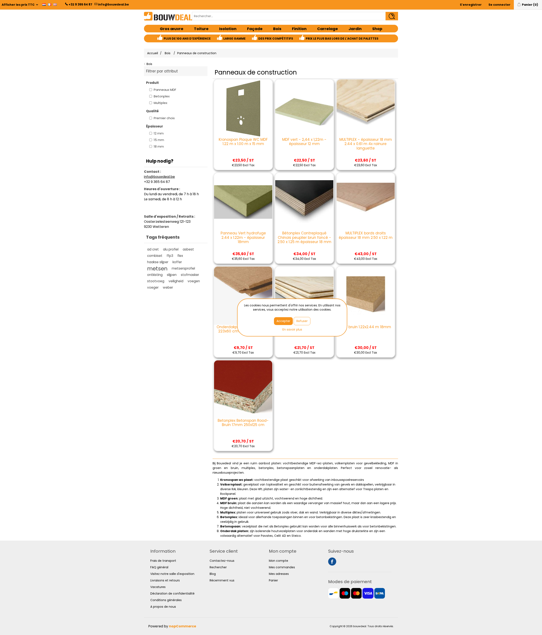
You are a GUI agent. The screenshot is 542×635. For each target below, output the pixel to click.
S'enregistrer (471, 5)
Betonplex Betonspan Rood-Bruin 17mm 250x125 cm (243, 422)
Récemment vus (222, 580)
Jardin (355, 28)
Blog (213, 574)
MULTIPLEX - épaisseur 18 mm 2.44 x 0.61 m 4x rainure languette (365, 143)
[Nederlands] (44, 4)
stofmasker (190, 275)
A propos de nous (163, 607)
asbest (188, 249)
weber (168, 287)
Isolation (227, 28)
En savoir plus (292, 329)
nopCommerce (182, 626)
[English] (55, 4)
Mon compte (278, 561)
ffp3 (170, 255)
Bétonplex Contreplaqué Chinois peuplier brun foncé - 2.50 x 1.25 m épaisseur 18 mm (304, 237)
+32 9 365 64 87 (80, 4)
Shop (377, 28)
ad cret (153, 249)
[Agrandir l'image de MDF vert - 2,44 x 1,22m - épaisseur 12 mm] (304, 108)
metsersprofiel (183, 268)
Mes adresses (279, 574)
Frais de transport (163, 561)
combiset (154, 255)
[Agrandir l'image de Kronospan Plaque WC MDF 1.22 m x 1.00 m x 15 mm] (243, 108)
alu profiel (170, 249)
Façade (255, 28)
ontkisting (155, 275)
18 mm (159, 146)
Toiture (201, 28)
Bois (277, 28)
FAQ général (159, 567)
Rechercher (218, 567)
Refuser (302, 321)
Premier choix (164, 118)
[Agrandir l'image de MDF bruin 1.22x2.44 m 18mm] (366, 296)
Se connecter (499, 5)
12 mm (159, 133)
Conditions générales (166, 600)
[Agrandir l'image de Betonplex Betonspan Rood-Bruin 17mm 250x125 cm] (243, 389)
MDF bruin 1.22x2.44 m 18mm (365, 327)
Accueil (152, 53)
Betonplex (162, 96)
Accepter (283, 321)
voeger (153, 287)
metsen (157, 268)
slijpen (172, 275)
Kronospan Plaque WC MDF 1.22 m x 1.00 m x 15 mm (243, 141)
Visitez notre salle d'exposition (172, 574)
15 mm (159, 140)
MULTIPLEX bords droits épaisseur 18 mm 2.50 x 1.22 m (366, 235)
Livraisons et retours (165, 580)
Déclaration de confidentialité (172, 593)
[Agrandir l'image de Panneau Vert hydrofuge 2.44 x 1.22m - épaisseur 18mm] (243, 202)
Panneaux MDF (165, 89)
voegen (194, 281)
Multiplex (160, 103)
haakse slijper (157, 262)
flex (180, 255)
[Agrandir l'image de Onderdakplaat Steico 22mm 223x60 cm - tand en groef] (243, 296)
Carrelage (327, 28)
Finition (299, 28)
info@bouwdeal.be (113, 4)
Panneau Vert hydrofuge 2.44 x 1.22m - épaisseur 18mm (243, 237)
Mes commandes (282, 567)
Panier (273, 580)
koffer (177, 262)
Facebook (332, 562)
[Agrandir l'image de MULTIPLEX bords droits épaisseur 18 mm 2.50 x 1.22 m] (366, 202)
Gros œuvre (171, 28)
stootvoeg (155, 281)
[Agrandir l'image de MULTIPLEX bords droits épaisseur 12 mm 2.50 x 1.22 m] (304, 296)
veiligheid (176, 281)
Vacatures (158, 587)
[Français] (49, 4)
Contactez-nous (222, 561)
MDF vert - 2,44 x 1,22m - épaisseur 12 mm (304, 141)
